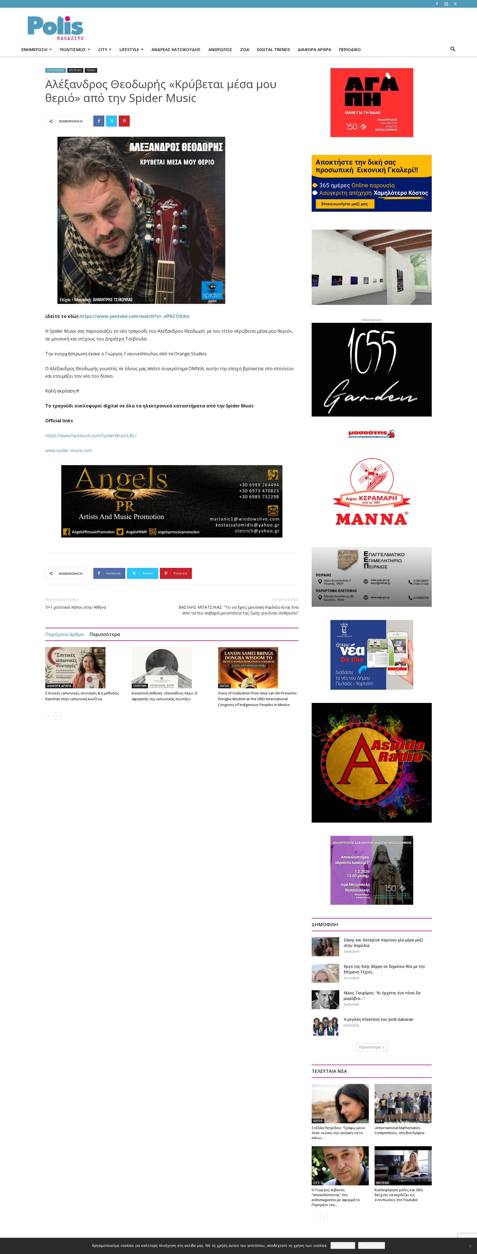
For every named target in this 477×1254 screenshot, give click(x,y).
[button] (452, 49)
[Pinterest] (124, 121)
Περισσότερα (104, 634)
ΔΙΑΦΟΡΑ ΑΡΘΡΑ (314, 49)
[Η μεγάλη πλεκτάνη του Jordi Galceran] (325, 1026)
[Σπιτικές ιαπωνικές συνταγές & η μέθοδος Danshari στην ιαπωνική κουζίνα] (85, 667)
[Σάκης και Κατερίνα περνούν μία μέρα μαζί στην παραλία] (325, 946)
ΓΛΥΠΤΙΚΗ (139, 686)
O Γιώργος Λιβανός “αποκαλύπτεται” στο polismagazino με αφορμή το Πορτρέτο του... (336, 1197)
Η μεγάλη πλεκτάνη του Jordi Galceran (378, 1019)
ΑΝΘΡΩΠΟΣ (220, 49)
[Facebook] (437, 4)
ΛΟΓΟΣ (224, 686)
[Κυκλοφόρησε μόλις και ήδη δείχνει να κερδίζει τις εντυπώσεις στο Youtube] (403, 1165)
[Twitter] (455, 4)
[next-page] (57, 715)
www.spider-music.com (68, 450)
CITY (102, 49)
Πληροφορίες (371, 1245)
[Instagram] (446, 4)
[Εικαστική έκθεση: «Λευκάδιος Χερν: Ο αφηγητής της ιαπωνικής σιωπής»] (172, 667)
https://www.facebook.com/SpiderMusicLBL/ (91, 436)
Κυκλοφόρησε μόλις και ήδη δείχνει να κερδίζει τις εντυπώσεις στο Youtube (399, 1194)
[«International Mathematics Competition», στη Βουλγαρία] (403, 1103)
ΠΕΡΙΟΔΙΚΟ (350, 49)
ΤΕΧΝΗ (91, 70)
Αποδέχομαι (343, 1245)
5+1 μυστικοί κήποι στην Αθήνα (75, 607)
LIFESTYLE (129, 49)
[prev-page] (48, 715)
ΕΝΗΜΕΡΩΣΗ (34, 49)
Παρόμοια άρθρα (64, 634)
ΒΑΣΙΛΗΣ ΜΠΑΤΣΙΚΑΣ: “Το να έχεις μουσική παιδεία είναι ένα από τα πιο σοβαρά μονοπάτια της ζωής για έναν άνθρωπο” (238, 610)
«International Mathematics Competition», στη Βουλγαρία (399, 1130)
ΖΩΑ (244, 49)
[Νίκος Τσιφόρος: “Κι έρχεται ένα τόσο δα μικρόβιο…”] (325, 999)
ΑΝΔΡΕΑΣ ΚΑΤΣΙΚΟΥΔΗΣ (176, 49)
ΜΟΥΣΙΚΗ (75, 70)
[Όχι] (470, 1246)
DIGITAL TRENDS (273, 49)
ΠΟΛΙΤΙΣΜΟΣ (73, 49)
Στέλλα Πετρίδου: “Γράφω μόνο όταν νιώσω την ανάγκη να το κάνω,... (338, 1132)
